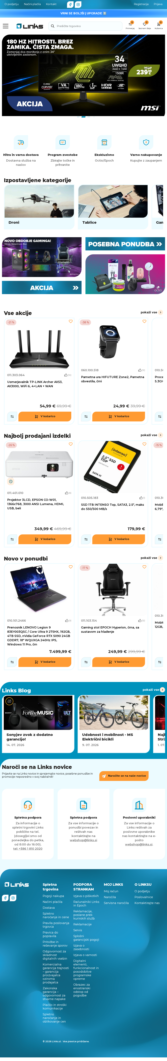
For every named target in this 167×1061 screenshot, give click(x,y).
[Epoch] (42, 257)
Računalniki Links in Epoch (86, 903)
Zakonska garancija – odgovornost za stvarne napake (54, 993)
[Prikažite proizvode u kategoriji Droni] (39, 207)
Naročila (110, 897)
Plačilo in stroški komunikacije (55, 1006)
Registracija (141, 4)
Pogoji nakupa (53, 896)
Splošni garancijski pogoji (86, 937)
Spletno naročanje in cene (56, 915)
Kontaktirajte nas (147, 903)
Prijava (158, 4)
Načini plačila (32, 4)
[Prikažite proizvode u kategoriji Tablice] (113, 207)
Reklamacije (82, 924)
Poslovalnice (144, 897)
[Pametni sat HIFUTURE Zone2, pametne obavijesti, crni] (113, 371)
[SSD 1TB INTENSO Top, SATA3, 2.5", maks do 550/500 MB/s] (113, 494)
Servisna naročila (116, 903)
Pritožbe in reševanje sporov (55, 943)
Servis (77, 930)
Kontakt (51, 4)
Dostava (49, 908)
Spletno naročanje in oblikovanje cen (54, 1018)
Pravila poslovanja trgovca (56, 924)
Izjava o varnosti (85, 955)
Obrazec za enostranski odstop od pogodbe (81, 990)
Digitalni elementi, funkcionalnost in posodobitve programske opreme (86, 970)
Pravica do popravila (50, 934)
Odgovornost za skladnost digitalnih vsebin (55, 955)
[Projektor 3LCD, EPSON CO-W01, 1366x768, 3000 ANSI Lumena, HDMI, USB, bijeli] (39, 494)
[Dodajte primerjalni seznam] (12, 416)
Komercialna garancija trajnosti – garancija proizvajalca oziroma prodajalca (56, 973)
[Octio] (125, 274)
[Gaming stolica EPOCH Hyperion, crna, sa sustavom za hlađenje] (113, 617)
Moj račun (111, 891)
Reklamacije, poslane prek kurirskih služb (84, 915)
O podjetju (12, 4)
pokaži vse (149, 312)
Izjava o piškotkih (86, 896)
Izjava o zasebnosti (81, 947)
